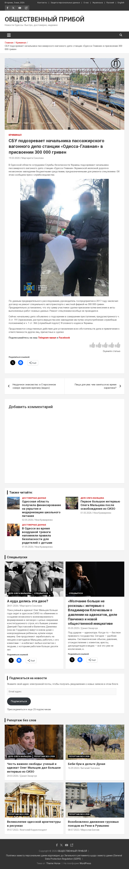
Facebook (64, 337)
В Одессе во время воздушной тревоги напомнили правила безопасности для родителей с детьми (37, 535)
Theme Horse (53, 863)
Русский (110, 2)
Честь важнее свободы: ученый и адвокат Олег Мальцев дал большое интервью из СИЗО (34, 767)
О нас (86, 2)
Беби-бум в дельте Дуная (86, 764)
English (121, 2)
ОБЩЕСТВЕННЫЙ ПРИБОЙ (44, 19)
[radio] (92, 345)
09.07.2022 (12, 830)
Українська (97, 2)
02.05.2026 (27, 520)
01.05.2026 (86, 513)
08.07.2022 (73, 830)
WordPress (85, 863)
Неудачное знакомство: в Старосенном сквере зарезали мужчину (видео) (34, 386)
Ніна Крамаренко (44, 520)
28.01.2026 (12, 606)
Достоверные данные (34, 498)
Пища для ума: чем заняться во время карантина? (95, 386)
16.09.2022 (73, 768)
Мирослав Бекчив (90, 830)
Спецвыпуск (41, 593)
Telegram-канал (47, 337)
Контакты (42, 2)
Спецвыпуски (17, 557)
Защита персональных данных (65, 2)
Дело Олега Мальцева (92, 498)
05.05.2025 (73, 628)
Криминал (15, 135)
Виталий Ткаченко (90, 768)
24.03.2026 (12, 776)
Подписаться (19, 701)
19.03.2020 (14, 158)
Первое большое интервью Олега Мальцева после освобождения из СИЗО (100, 505)
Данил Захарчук (89, 628)
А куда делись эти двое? (27, 601)
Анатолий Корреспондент (33, 830)
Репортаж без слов (21, 720)
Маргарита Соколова (33, 158)
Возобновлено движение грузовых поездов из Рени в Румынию (93, 823)
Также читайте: (21, 492)
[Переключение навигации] (9, 35)
